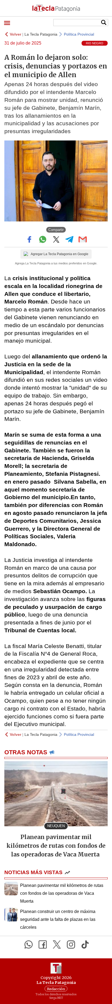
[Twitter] (57, 944)
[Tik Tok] (85, 944)
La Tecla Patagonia (40, 34)
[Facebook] (42, 944)
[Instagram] (71, 944)
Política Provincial (79, 34)
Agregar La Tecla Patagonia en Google (59, 254)
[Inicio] (56, 8)
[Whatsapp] (28, 944)
